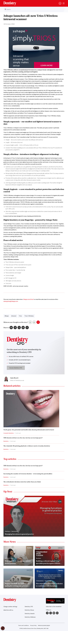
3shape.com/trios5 (28, 299)
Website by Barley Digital (44, 625)
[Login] (60, 3)
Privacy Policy (33, 625)
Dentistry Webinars (30, 617)
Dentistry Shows (29, 610)
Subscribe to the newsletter (54, 607)
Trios (20, 316)
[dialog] (3, 628)
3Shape (6, 316)
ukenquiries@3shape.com (10, 301)
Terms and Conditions (23, 625)
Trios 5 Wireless (29, 316)
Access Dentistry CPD (15, 368)
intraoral (13, 316)
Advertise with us (8, 610)
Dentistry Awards (29, 614)
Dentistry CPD (29, 607)
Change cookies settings (10, 607)
